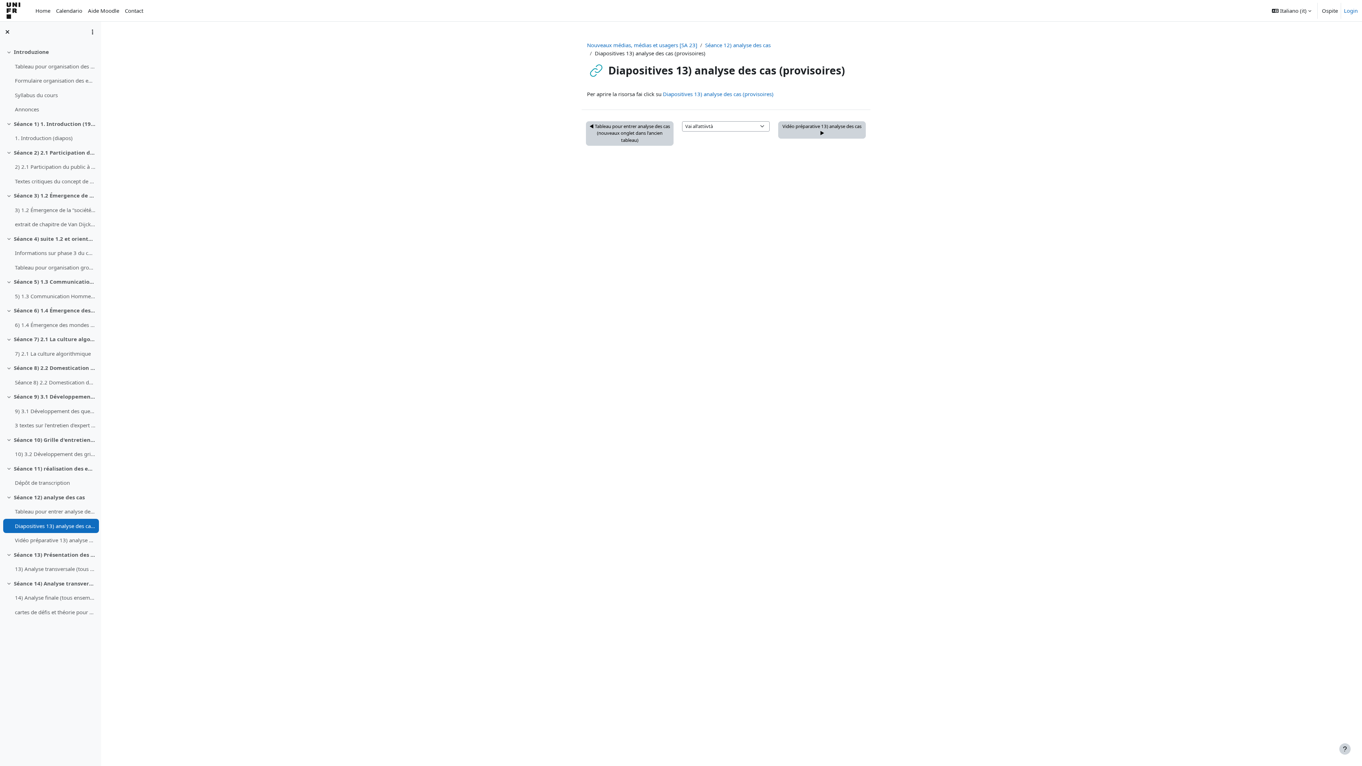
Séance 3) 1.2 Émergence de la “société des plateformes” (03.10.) (55, 195)
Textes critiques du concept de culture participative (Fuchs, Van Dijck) (55, 181)
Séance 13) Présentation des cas (55, 554)
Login (1351, 10)
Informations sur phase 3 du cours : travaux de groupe (55, 252)
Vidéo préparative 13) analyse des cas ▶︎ (822, 130)
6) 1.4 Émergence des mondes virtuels (55, 324)
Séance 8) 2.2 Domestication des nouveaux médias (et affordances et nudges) (55, 367)
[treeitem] (50, 81)
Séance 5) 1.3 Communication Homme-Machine (55, 281)
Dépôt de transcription (42, 482)
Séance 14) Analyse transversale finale (55, 583)
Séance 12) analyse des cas (49, 497)
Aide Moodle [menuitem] (103, 10)
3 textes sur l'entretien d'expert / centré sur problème (55, 425)
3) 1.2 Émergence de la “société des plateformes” (55, 209)
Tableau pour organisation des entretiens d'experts (55, 66)
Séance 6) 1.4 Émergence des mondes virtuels (55, 310)
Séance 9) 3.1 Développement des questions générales (55, 396)
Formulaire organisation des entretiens (55, 80)
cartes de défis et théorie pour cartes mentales (55, 612)
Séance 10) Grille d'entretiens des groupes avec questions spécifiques (55, 439)
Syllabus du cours (36, 95)
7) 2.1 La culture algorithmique (53, 353)
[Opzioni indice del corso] (92, 32)
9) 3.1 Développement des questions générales (55, 411)
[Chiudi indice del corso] (7, 32)
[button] (1291, 10)
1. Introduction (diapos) (44, 137)
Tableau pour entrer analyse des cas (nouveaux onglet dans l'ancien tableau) (55, 511)
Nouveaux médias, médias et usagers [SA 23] (642, 45)
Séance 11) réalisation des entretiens (55, 468)
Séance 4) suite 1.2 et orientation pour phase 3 (55, 238)
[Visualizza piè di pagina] (1345, 749)
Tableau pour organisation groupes (55, 267)
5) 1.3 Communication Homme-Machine (55, 296)
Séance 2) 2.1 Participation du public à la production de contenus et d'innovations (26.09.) (55, 152)
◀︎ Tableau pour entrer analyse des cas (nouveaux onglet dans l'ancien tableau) (629, 133)
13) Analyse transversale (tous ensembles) (55, 568)
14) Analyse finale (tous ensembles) (55, 597)
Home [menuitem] (42, 10)
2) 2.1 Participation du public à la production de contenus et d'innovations (55, 166)
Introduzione (31, 51)
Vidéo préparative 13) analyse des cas (55, 540)
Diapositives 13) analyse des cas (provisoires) (55, 525)
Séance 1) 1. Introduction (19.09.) (55, 123)
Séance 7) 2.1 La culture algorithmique (55, 339)
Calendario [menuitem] (69, 10)
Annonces (27, 109)
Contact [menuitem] (134, 10)
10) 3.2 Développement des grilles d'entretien (55, 453)
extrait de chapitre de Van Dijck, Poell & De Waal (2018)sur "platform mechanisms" (55, 224)
